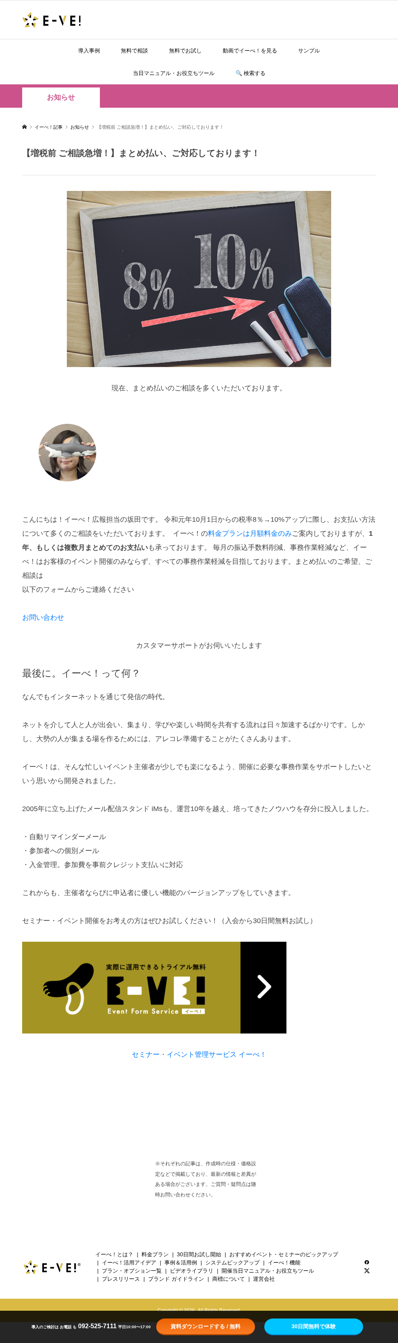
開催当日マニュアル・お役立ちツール (268, 1271)
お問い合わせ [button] (43, 617)
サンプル (309, 50)
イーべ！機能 (284, 1262)
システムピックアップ (232, 1262)
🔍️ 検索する (250, 73)
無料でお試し (185, 50)
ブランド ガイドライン (176, 1279)
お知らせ (61, 97)
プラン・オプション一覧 (132, 1271)
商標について (228, 1279)
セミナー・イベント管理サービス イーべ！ (199, 1054)
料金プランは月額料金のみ (250, 533)
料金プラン (155, 1254)
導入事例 (89, 50)
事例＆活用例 (180, 1262)
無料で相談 (134, 50)
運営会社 (264, 1279)
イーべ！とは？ (114, 1254)
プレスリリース (121, 1279)
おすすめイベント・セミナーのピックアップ (283, 1254)
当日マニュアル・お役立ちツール (174, 73)
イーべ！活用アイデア (129, 1262)
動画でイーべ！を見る (250, 50)
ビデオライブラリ (191, 1271)
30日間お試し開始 (199, 1254)
